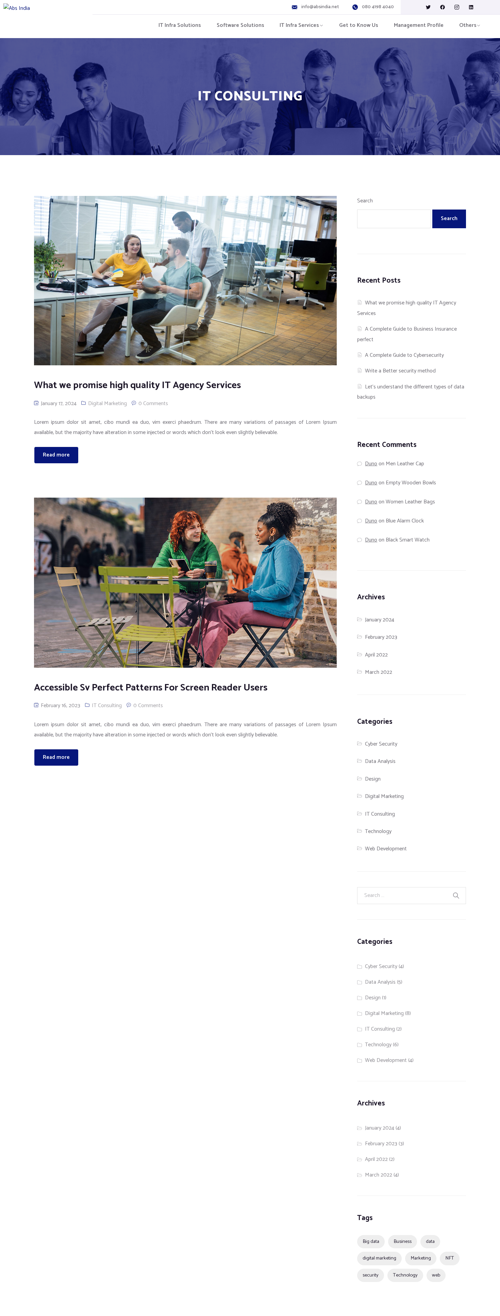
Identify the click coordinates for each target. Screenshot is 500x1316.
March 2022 (378, 672)
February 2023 (381, 637)
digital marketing (379, 1258)
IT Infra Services (299, 25)
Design (373, 779)
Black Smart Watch (408, 540)
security (371, 1275)
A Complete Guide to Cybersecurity (404, 355)
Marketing (421, 1258)
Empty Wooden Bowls (411, 482)
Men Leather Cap (405, 463)
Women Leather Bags (410, 501)
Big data (371, 1241)
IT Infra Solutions (180, 25)
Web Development (386, 848)
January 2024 (379, 619)
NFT (449, 1258)
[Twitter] (428, 7)
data (430, 1241)
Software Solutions (240, 25)
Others (468, 25)
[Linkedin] (471, 7)
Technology (378, 831)
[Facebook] (442, 7)
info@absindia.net (320, 7)
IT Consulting (107, 705)
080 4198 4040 (378, 7)
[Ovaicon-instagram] (457, 7)
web (436, 1275)
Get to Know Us (358, 25)
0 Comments (153, 403)
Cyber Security (381, 744)
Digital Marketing (107, 403)
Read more (56, 455)
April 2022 (376, 655)
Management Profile (419, 25)
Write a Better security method (400, 371)
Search (365, 200)
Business (403, 1241)
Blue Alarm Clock (405, 521)
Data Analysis (380, 761)
